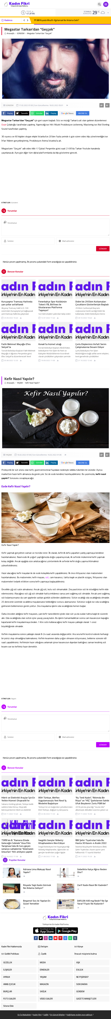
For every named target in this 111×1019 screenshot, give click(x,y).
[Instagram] (46, 938)
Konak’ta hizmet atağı (49, 344)
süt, (47, 577)
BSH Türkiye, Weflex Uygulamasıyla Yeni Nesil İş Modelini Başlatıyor (52, 800)
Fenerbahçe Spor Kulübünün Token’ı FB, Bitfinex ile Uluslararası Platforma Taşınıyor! (52, 305)
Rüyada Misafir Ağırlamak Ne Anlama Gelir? (56, 20)
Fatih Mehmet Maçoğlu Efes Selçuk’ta (16, 345)
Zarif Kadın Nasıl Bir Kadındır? (92, 885)
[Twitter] (41, 938)
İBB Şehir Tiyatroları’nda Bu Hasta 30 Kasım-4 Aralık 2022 (91, 841)
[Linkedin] (51, 938)
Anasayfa (10, 33)
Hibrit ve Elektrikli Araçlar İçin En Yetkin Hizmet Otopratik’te (18, 799)
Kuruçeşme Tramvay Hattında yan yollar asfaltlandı (16, 303)
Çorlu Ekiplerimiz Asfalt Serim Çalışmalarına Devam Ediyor (90, 345)
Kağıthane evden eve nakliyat (79, 1015)
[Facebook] (36, 938)
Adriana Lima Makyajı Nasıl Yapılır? (37, 871)
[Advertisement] (55, 176)
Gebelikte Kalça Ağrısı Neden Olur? (92, 871)
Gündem (14, 202)
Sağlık (45, 1015)
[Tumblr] (75, 938)
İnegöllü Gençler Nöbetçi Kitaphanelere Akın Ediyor (51, 841)
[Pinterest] (60, 938)
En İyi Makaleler (24, 1015)
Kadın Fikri (37, 1015)
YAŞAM (20, 383)
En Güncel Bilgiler (57, 1015)
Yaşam (13, 698)
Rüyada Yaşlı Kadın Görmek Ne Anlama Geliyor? (37, 886)
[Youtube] (55, 938)
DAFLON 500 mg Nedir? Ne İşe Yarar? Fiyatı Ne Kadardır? (92, 902)
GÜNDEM (20, 33)
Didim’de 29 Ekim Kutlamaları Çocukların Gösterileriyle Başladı (92, 303)
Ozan (3, 124)
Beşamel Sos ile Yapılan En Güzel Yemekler (36, 902)
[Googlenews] (65, 938)
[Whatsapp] (70, 938)
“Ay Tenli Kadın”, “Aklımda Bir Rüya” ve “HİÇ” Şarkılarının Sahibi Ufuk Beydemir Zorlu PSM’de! (92, 800)
